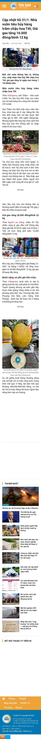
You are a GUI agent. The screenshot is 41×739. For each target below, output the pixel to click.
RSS (13, 726)
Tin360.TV (17, 721)
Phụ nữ (18, 707)
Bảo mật (5, 729)
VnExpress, (13, 95)
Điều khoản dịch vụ (25, 726)
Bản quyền (15, 729)
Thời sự (27, 43)
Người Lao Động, (17, 222)
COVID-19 (24, 703)
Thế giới (5, 505)
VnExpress (13, 281)
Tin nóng (8, 707)
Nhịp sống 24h (10, 703)
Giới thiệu (5, 726)
